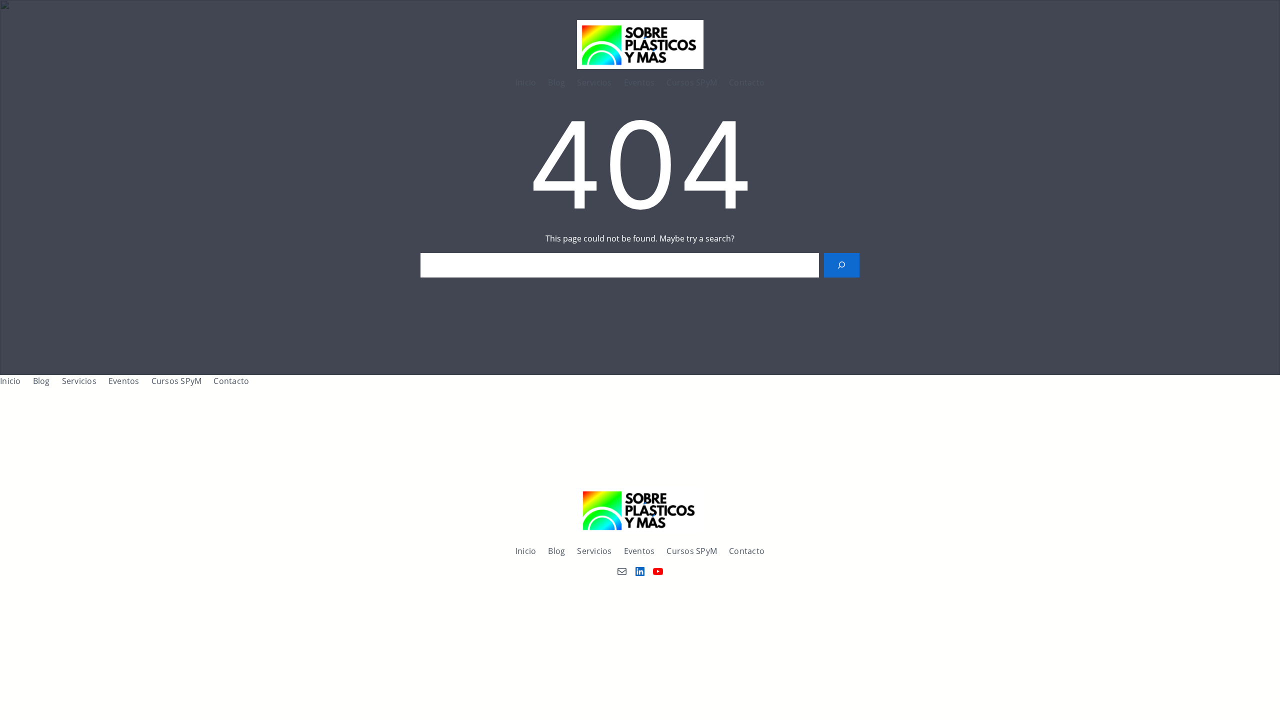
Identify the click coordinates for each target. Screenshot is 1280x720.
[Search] (842, 265)
